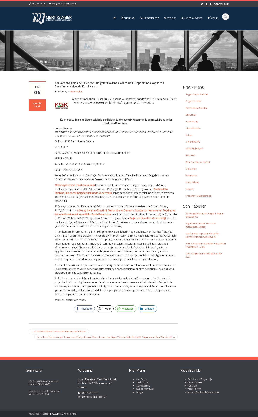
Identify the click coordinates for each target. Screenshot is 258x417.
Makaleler (191, 168)
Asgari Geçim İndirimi (197, 94)
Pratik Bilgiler (192, 182)
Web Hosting (69, 413)
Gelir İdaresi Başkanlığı (199, 379)
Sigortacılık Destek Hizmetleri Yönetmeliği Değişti (201, 225)
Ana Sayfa (141, 379)
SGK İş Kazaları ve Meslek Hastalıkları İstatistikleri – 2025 (206, 245)
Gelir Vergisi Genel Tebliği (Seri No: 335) (204, 255)
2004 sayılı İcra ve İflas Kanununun (75, 185)
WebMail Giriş (221, 3)
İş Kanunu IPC (193, 141)
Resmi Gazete (194, 382)
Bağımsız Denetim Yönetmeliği (147, 218)
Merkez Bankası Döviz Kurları (203, 392)
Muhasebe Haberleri (39, 413)
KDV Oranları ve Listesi (198, 162)
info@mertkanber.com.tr (64, 3)
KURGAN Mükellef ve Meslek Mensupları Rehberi (59, 331)
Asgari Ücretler (193, 101)
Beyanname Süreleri (197, 108)
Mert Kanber (76, 91)
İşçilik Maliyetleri (194, 148)
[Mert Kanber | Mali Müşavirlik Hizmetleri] (52, 17)
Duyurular (191, 114)
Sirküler (190, 189)
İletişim (189, 135)
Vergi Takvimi (194, 388)
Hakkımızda (192, 121)
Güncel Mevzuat (144, 388)
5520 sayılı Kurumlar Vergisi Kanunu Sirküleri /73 (205, 215)
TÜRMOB (192, 385)
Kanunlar (191, 155)
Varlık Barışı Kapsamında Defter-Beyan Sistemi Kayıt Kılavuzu (203, 235)
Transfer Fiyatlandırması (199, 195)
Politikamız (191, 175)
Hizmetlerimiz (193, 128)
